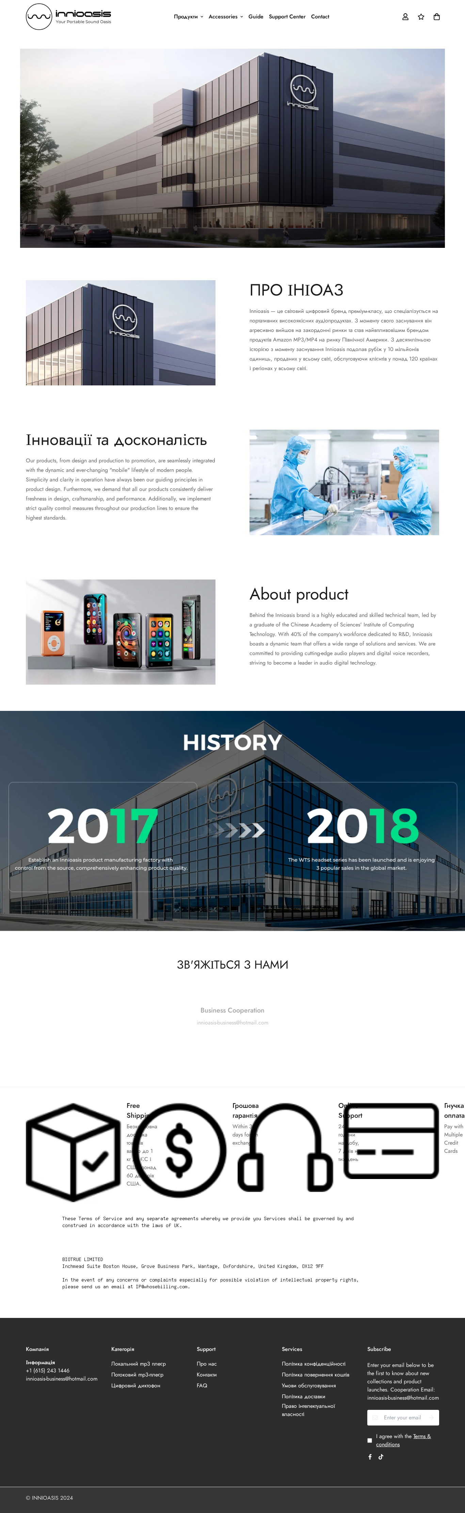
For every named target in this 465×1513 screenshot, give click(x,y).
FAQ (202, 1385)
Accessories (223, 16)
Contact (320, 16)
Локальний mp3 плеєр (138, 1364)
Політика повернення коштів (315, 1375)
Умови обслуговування (309, 1385)
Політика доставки (303, 1396)
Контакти (207, 1375)
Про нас (207, 1364)
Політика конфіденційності (314, 1364)
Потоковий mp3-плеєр (137, 1375)
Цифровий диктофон (135, 1385)
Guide (255, 16)
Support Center (287, 16)
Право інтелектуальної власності (308, 1410)
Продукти (186, 16)
